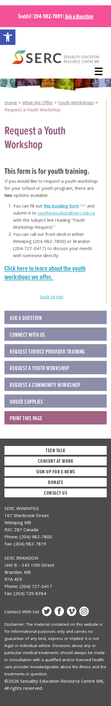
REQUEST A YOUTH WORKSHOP (39, 368)
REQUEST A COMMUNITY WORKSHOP (45, 385)
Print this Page (26, 418)
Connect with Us (27, 335)
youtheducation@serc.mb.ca (66, 213)
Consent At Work (55, 461)
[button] (7, 37)
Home (10, 102)
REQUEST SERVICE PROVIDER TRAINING (47, 351)
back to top (51, 297)
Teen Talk (55, 450)
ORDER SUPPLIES (26, 402)
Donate (55, 482)
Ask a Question (79, 16)
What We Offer (37, 102)
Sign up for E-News (55, 471)
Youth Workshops (76, 102)
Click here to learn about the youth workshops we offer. (45, 272)
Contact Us (55, 492)
